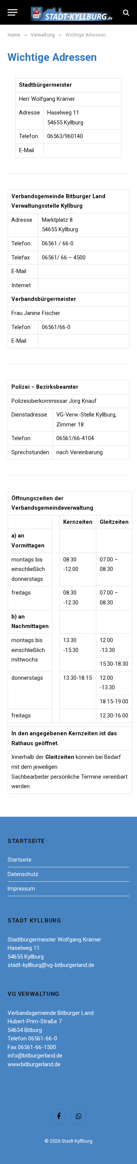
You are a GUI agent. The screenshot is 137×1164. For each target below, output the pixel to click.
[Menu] (13, 12)
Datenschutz (23, 874)
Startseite (20, 860)
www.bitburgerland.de (68, 285)
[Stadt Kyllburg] (71, 12)
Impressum (21, 889)
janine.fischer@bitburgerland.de (80, 340)
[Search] (125, 12)
